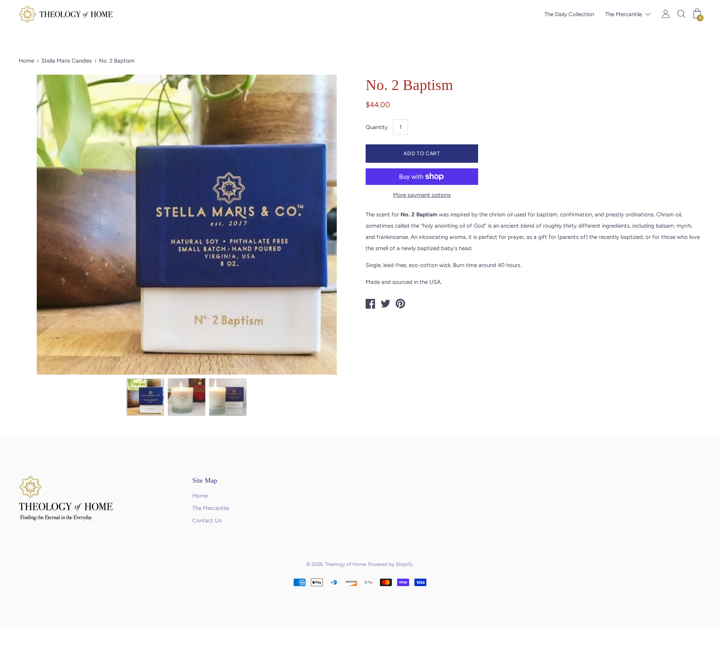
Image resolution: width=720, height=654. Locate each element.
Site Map (204, 480)
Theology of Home (345, 564)
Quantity (377, 127)
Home (26, 60)
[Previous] (37, 224)
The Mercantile (623, 14)
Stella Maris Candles (66, 60)
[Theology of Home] (370, 305)
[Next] (335, 224)
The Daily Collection (569, 14)
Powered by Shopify (390, 564)
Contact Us (207, 520)
